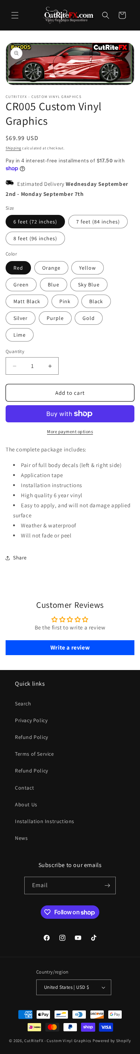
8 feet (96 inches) (35, 238)
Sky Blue (89, 284)
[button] (15, 15)
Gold (89, 318)
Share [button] (20, 557)
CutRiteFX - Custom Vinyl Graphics (57, 1040)
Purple (55, 318)
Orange (51, 267)
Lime (19, 334)
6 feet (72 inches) (35, 221)
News (21, 838)
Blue (53, 284)
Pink (65, 301)
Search (23, 703)
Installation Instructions (44, 821)
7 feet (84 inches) (98, 221)
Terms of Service (34, 753)
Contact (24, 787)
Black (96, 301)
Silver (20, 318)
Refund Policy (31, 737)
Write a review (70, 647)
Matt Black (26, 301)
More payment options (70, 431)
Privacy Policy (31, 720)
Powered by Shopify (112, 1040)
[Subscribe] (107, 885)
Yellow (87, 267)
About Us (26, 804)
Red (18, 267)
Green (21, 284)
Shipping (13, 148)
